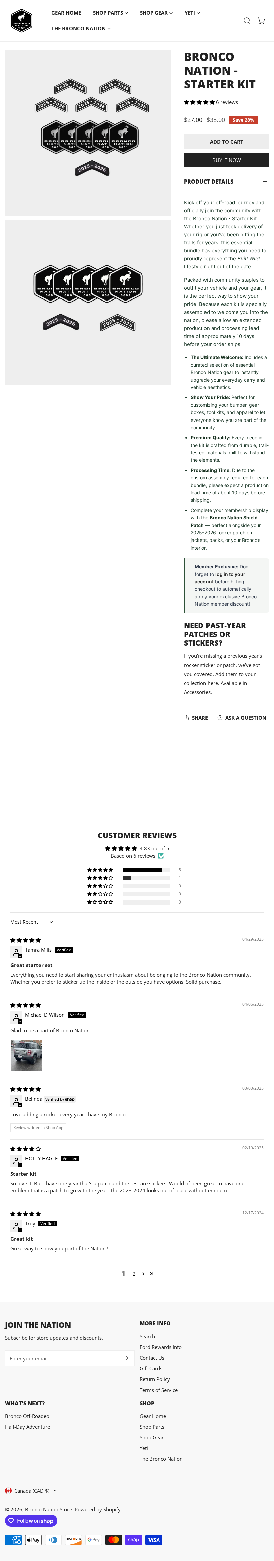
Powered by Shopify (98, 1509)
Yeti (144, 1448)
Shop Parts (152, 1426)
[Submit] (126, 1358)
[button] (261, 20)
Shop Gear (152, 1437)
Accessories (197, 692)
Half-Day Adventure (27, 1426)
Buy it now (226, 160)
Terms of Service (159, 1390)
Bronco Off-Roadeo (27, 1416)
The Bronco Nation (161, 1458)
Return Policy (155, 1379)
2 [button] (134, 1273)
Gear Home (153, 1416)
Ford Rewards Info (161, 1347)
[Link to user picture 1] (26, 1055)
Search (147, 1336)
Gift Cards (151, 1368)
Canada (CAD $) (31, 1490)
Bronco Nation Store (48, 1509)
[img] (25, 940)
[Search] (247, 20)
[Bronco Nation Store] (21, 21)
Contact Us (152, 1357)
